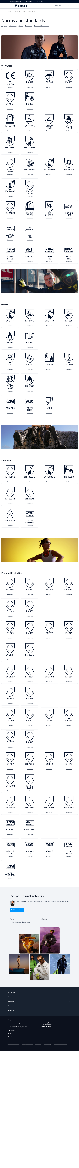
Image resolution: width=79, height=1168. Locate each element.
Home (9, 11)
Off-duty (11, 1010)
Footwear (28, 26)
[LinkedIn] (48, 921)
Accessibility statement (60, 1044)
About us (17, 11)
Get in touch (15, 910)
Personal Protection (41, 26)
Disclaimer (38, 1044)
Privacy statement (27, 1044)
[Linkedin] (16, 1048)
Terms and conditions (13, 1044)
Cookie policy (47, 1044)
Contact (10, 1036)
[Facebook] (42, 921)
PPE (9, 997)
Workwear (12, 26)
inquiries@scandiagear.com (21, 922)
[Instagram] (45, 921)
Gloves (21, 26)
